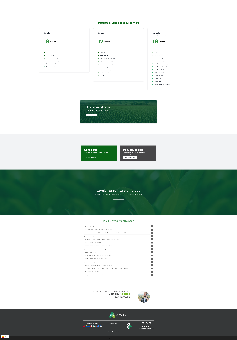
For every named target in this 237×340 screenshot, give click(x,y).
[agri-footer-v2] (118, 312)
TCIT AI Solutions (126, 338)
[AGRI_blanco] (7, 1)
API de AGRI (113, 328)
